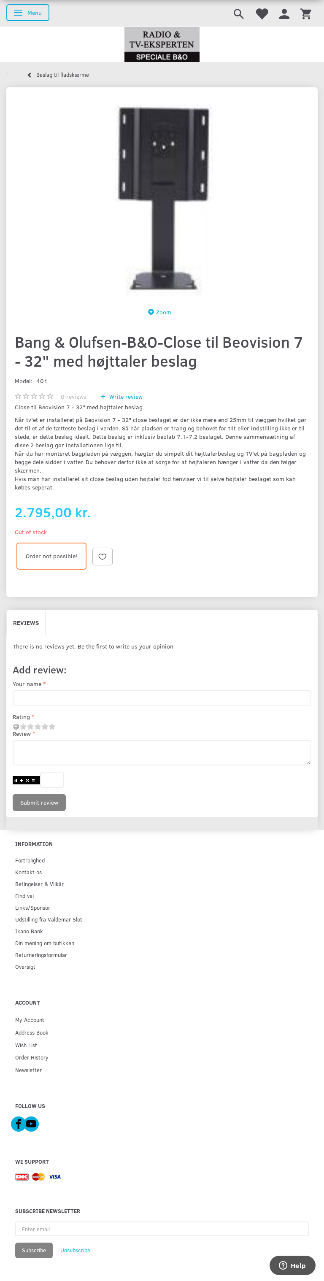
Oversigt (25, 966)
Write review (125, 396)
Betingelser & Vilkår (39, 883)
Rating (21, 717)
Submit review (39, 802)
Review (22, 734)
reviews (73, 396)
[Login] (284, 13)
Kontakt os (28, 872)
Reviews (26, 623)
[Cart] (306, 13)
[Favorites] (261, 13)
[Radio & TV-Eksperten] (162, 44)
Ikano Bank (29, 931)
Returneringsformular (41, 954)
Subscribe (34, 1250)
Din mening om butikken (44, 942)
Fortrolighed (30, 860)
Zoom (163, 312)
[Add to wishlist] (102, 556)
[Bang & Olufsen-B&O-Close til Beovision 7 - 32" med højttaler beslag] (162, 195)
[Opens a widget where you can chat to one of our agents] (292, 1266)
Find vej (24, 895)
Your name (27, 684)
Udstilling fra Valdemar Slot (48, 919)
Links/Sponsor (32, 907)
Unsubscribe (75, 1250)
